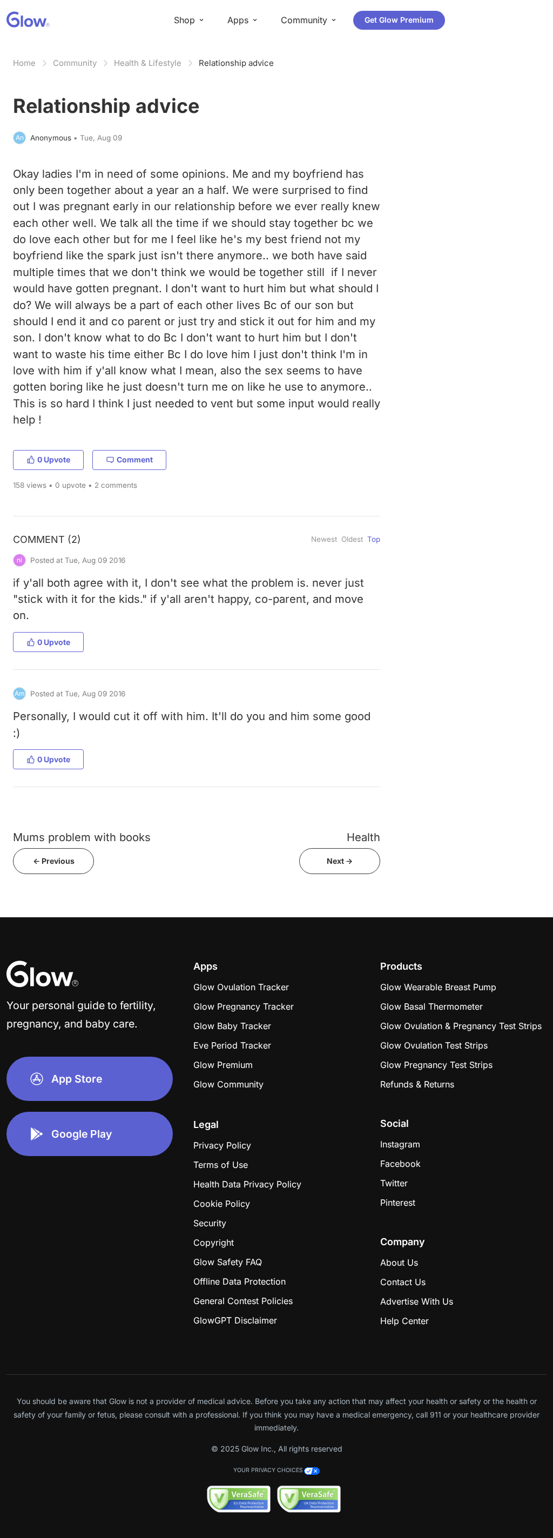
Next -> (340, 860)
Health (363, 837)
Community (75, 63)
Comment (135, 459)
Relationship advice (236, 63)
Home (24, 63)
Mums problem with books (82, 837)
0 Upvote (53, 459)
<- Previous (54, 860)
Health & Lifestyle (147, 63)
